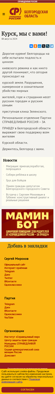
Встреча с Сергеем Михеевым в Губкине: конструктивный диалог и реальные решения (26, 197)
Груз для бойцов (14, 181)
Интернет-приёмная (15, 268)
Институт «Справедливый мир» (22, 336)
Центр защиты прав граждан (20, 340)
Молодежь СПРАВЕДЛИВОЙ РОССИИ (20, 344)
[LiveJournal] (47, 46)
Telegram (9, 271)
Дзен (7, 274)
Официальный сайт (14, 264)
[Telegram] (52, 46)
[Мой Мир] (39, 46)
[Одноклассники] (35, 46)
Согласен (27, 389)
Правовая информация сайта (20, 380)
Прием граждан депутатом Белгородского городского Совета (26, 188)
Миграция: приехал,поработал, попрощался (23, 168)
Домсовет (10, 355)
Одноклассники (13, 284)
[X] (43, 46)
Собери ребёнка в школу (20, 175)
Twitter (8, 278)
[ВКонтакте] (31, 46)
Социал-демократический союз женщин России (21, 350)
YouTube (8, 317)
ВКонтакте (10, 281)
